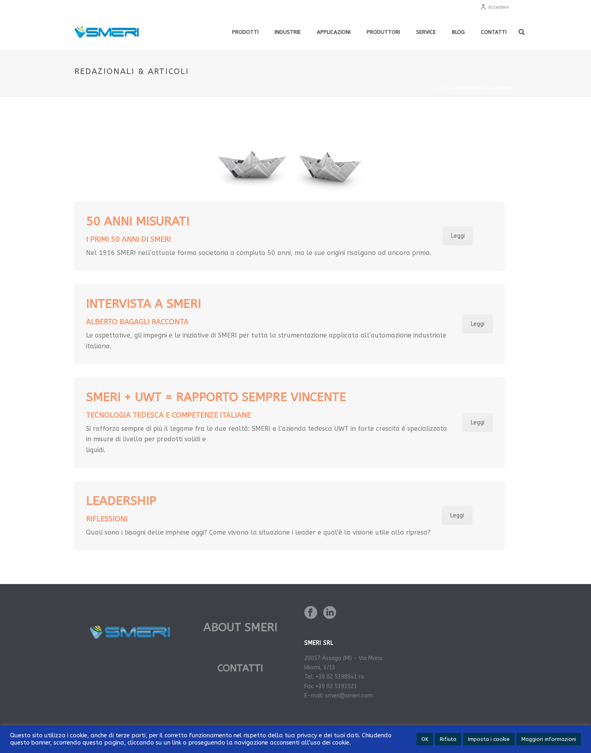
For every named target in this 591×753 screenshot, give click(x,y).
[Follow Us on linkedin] (329, 613)
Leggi (458, 235)
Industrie (288, 32)
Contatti (494, 32)
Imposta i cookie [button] (489, 739)
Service (426, 32)
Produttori (383, 32)
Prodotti (245, 32)
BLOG (458, 32)
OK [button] (424, 739)
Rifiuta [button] (448, 739)
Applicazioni (334, 32)
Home (442, 88)
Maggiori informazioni (548, 739)
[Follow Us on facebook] (310, 613)
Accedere (498, 7)
